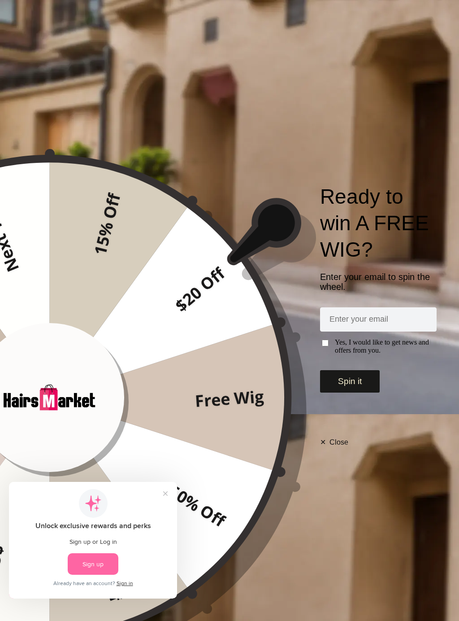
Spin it (350, 381)
